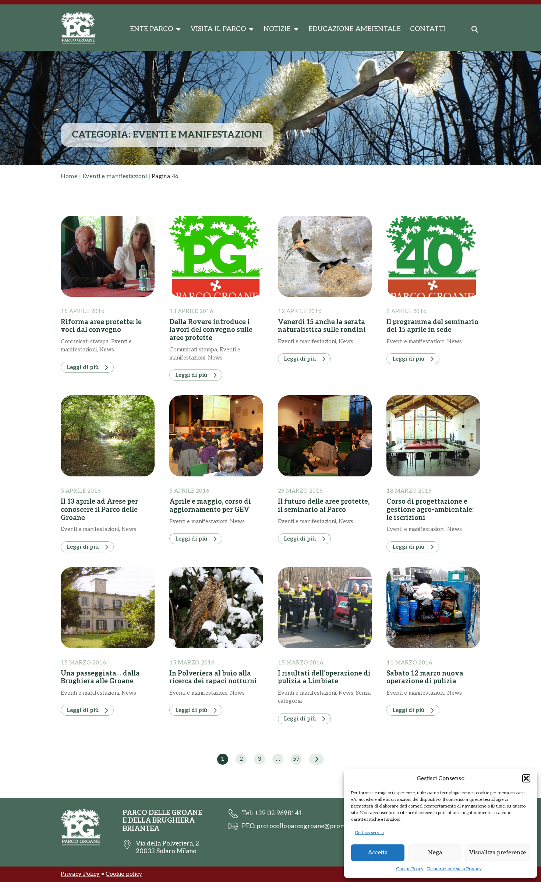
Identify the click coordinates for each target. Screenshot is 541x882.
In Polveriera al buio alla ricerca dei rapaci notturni (213, 677)
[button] (526, 778)
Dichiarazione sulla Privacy (454, 869)
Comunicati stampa (85, 341)
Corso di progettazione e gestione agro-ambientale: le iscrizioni (430, 509)
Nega (435, 852)
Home (69, 176)
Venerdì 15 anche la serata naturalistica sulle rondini (322, 326)
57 (296, 759)
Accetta (378, 852)
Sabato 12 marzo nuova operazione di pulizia (424, 677)
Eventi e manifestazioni (114, 176)
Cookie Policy (410, 869)
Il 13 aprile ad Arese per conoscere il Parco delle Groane (99, 509)
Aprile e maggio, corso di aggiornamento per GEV (210, 506)
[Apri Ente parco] (178, 29)
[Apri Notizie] (296, 29)
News (106, 349)
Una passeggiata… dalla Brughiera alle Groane (100, 677)
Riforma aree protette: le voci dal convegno (101, 326)
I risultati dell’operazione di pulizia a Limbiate (324, 677)
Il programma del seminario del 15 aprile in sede (432, 326)
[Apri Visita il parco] (251, 29)
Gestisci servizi (369, 833)
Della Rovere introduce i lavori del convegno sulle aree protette (210, 330)
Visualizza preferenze (497, 852)
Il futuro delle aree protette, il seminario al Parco (323, 506)
